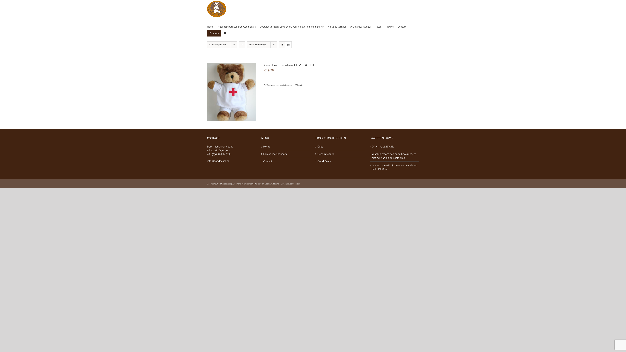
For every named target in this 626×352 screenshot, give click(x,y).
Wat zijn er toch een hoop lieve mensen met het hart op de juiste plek (394, 156)
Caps (320, 146)
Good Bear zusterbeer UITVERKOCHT (289, 65)
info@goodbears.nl (218, 161)
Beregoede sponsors (275, 154)
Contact (267, 161)
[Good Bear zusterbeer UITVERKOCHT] (231, 92)
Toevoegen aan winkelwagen (279, 85)
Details (300, 85)
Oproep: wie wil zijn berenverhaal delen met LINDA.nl (394, 167)
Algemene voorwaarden (242, 184)
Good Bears (324, 161)
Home (266, 146)
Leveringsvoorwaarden (290, 184)
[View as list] (288, 45)
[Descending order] (242, 44)
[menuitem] (212, 26)
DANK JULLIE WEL (383, 146)
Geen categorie (325, 154)
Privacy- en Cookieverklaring (266, 184)
